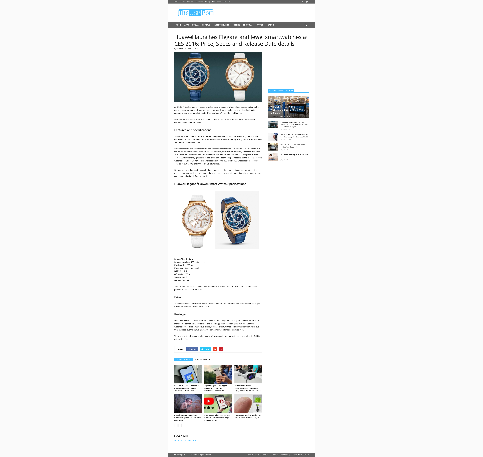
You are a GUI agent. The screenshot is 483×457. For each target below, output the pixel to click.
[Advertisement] (263, 12)
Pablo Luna (274, 116)
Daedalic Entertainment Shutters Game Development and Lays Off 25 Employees (187, 417)
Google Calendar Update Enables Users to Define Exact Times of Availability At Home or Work (186, 388)
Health (270, 25)
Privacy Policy (210, 2)
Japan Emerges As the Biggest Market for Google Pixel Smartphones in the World (215, 388)
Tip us (230, 2)
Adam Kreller (181, 49)
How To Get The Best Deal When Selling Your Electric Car (292, 145)
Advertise (190, 2)
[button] (306, 25)
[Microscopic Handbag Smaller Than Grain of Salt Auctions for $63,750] (248, 403)
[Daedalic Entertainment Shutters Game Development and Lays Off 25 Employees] (188, 403)
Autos (260, 25)
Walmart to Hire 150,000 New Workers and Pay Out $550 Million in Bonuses (288, 109)
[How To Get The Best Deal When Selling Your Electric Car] (273, 147)
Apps (186, 25)
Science (236, 25)
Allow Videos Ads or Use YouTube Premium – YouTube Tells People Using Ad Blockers (217, 417)
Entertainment (221, 25)
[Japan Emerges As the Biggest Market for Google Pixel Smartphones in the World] (218, 374)
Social (195, 25)
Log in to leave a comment (185, 440)
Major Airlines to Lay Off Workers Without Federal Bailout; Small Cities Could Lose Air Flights (294, 124)
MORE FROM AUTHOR (203, 360)
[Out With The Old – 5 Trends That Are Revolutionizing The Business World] (273, 137)
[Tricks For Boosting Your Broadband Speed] (273, 157)
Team (183, 2)
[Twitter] (307, 1)
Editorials (248, 25)
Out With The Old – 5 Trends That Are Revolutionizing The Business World (294, 135)
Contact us (199, 2)
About (176, 2)
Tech (178, 25)
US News (206, 25)
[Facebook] (303, 1)
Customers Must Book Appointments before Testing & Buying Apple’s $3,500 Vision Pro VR (247, 388)
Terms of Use (221, 2)
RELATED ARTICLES (184, 360)
